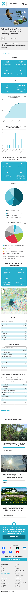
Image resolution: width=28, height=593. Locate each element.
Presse (3, 571)
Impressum (18, 585)
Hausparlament (19, 571)
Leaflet (3, 311)
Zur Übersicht (6, 54)
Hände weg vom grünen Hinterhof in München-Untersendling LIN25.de (14, 444)
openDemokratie (19, 570)
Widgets (17, 568)
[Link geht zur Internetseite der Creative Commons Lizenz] (2, 591)
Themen (3, 585)
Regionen (3, 587)
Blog (2, 570)
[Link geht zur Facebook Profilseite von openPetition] (3, 548)
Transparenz (18, 580)
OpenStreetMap (22, 311)
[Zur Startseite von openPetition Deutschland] (9, 4)
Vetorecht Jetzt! (19, 575)
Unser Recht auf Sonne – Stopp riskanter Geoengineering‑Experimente (14, 475)
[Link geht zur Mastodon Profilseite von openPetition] (3, 552)
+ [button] (3, 290)
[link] (25, 4)
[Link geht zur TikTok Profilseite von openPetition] (17, 548)
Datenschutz (18, 583)
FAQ (16, 567)
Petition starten (5, 583)
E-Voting (17, 573)
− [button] (3, 292)
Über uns (3, 567)
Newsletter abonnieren (14, 559)
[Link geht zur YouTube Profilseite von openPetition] (17, 552)
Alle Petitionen (5, 582)
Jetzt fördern (14, 537)
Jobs (2, 568)
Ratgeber (3, 580)
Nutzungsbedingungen (21, 582)
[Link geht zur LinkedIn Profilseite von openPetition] (24, 548)
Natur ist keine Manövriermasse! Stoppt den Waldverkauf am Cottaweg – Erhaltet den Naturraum (14, 508)
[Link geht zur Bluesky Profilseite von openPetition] (10, 552)
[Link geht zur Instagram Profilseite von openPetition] (10, 548)
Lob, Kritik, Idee (5, 573)
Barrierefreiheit (19, 587)
